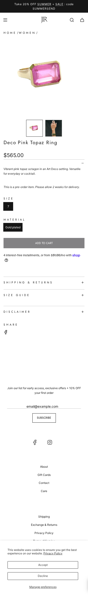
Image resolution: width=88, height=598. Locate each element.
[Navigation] (5, 20)
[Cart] (82, 20)
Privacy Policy (52, 553)
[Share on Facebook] (6, 332)
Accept (43, 565)
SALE (59, 4)
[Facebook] (35, 442)
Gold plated (12, 227)
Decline (43, 576)
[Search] (72, 20)
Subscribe (44, 418)
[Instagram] (49, 442)
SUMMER (44, 4)
